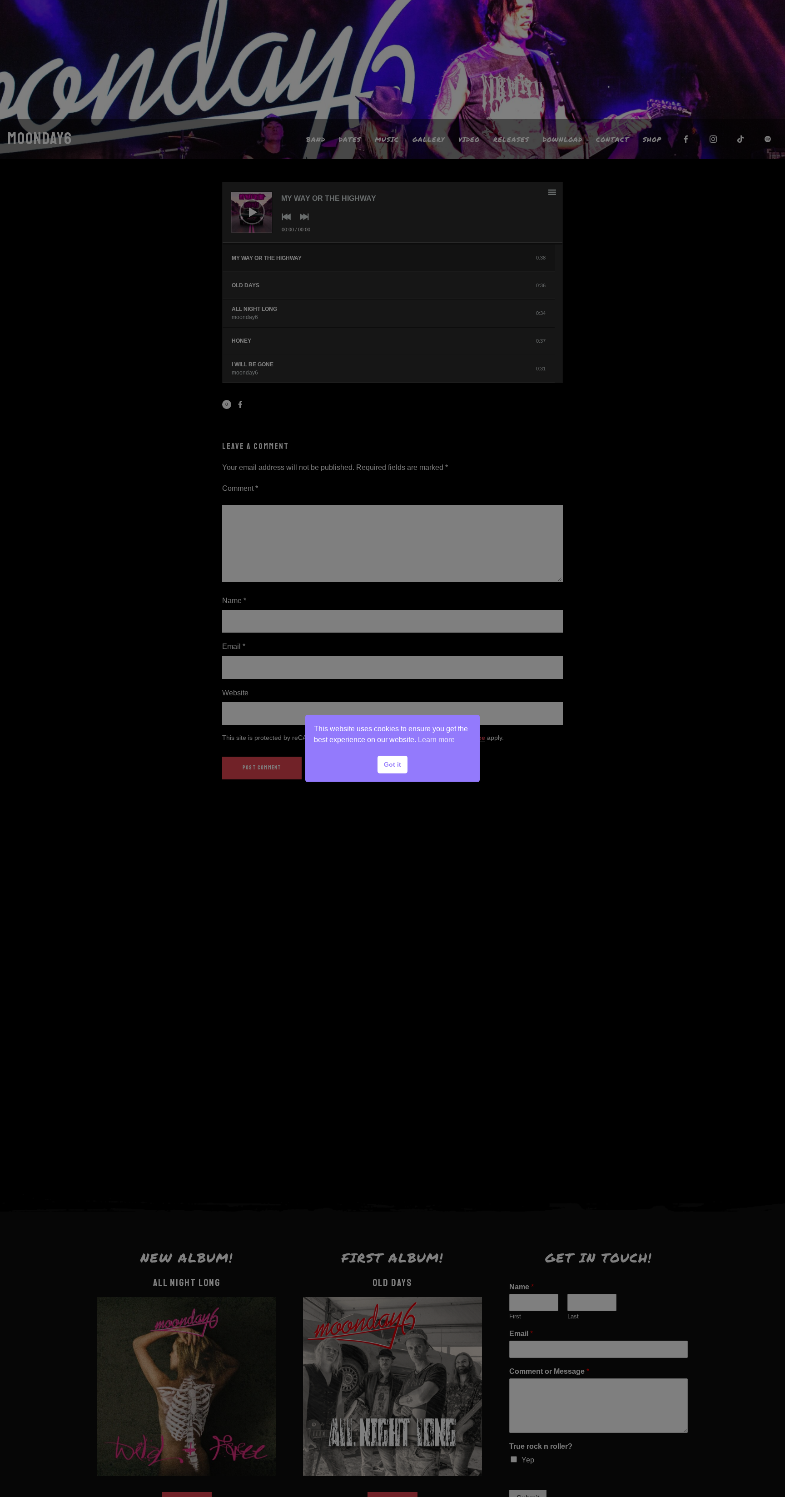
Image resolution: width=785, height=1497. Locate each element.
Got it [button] (392, 764)
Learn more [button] (436, 740)
